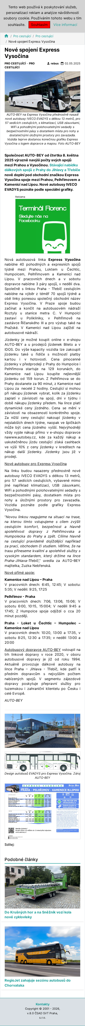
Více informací (65, 24)
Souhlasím (39, 24)
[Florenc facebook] (42, 225)
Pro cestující (22, 36)
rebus (53, 63)
